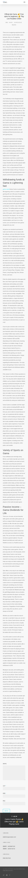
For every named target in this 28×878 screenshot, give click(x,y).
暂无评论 (14, 24)
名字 (4, 786)
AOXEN (10, 22)
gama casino (6, 189)
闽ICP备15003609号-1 (8, 870)
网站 (4, 800)
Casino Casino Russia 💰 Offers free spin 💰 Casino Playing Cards (14, 820)
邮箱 (4, 793)
